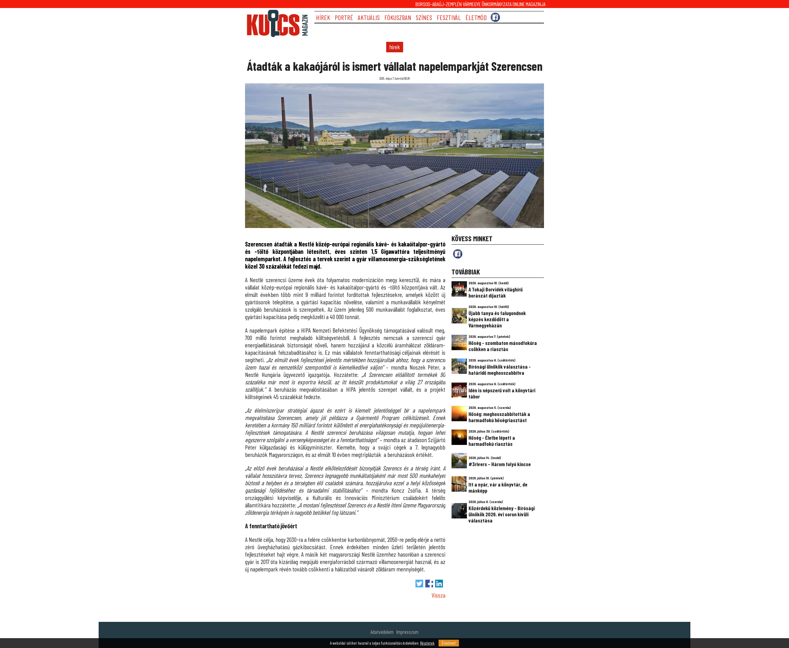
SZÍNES (424, 17)
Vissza (438, 595)
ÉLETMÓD (476, 17)
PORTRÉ (344, 17)
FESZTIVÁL (449, 17)
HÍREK (323, 17)
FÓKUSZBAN (397, 17)
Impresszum (407, 632)
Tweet (419, 583)
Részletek (427, 643)
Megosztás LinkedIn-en (439, 583)
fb (457, 253)
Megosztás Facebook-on (429, 583)
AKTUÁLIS (369, 17)
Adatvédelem (382, 632)
